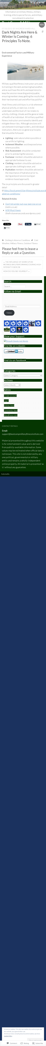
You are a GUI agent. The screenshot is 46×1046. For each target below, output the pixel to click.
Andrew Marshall (25, 28)
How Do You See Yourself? (16, 271)
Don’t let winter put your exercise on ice (23, 204)
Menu (42, 25)
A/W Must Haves (13, 210)
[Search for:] (14, 286)
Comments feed (11, 410)
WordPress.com (10, 415)
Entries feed (9, 405)
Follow (9, 313)
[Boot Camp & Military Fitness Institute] (23, 5)
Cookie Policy (8, 1036)
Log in (6, 400)
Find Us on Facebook (15, 360)
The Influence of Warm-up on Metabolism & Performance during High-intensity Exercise (22, 264)
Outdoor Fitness (31, 243)
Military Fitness (16, 243)
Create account (10, 395)
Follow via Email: (12, 291)
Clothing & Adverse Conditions (17, 240)
